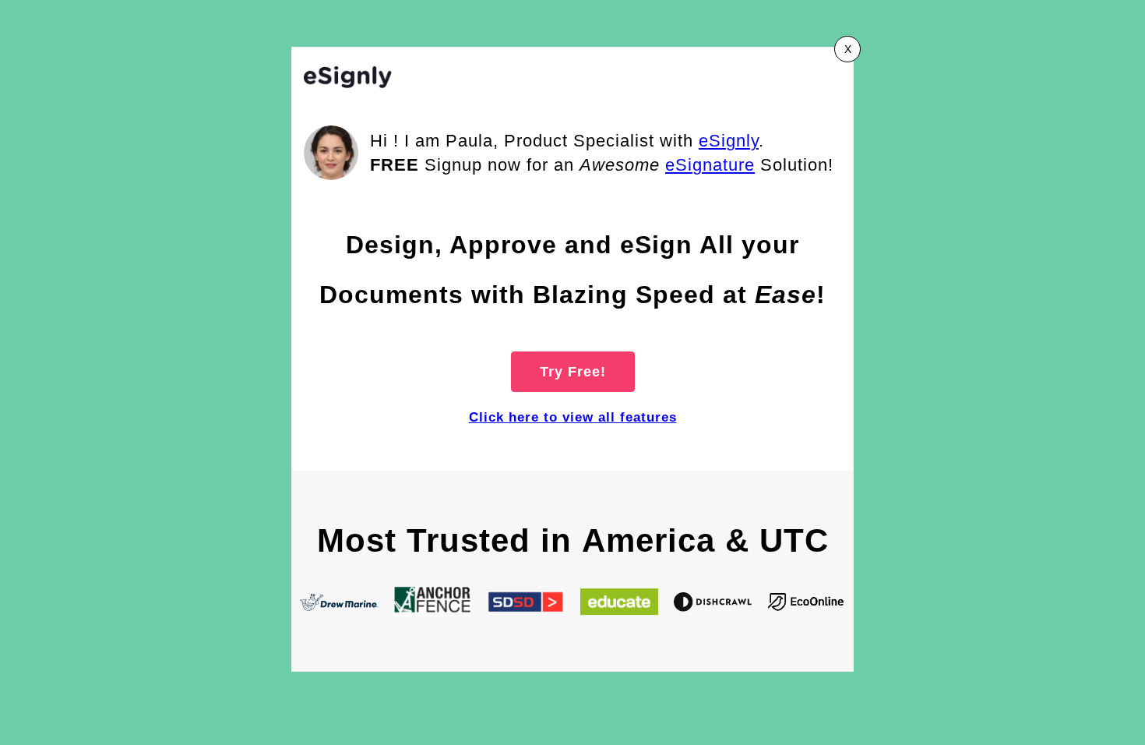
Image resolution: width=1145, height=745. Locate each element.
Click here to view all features (573, 417)
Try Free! (573, 372)
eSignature (710, 165)
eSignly (729, 140)
